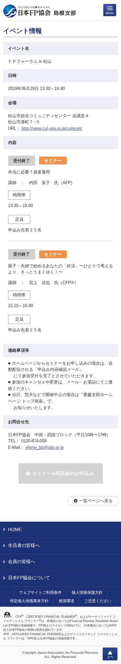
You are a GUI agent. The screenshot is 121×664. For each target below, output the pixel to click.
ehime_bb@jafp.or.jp (44, 447)
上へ (110, 654)
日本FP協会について (29, 577)
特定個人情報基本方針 (29, 601)
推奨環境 (66, 601)
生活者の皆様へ (24, 545)
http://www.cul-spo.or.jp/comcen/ (52, 128)
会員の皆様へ (21, 561)
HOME (15, 529)
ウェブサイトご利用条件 (40, 592)
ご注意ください (97, 601)
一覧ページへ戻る (96, 500)
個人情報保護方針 (87, 592)
